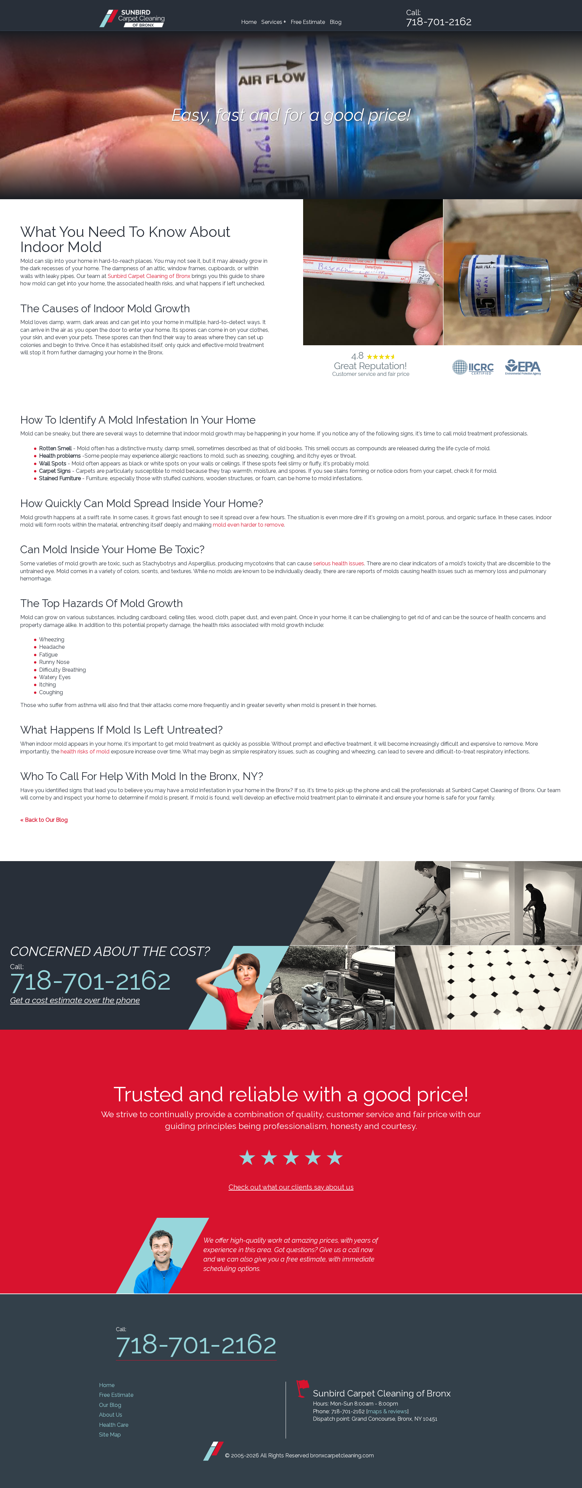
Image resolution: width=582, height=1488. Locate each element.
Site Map (110, 1434)
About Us (110, 1415)
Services (273, 22)
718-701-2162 (439, 21)
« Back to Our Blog (44, 820)
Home (249, 22)
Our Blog (110, 1405)
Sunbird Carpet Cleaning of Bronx (149, 276)
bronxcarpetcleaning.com (342, 1455)
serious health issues (338, 563)
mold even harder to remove (248, 525)
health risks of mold (85, 751)
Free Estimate (308, 22)
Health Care (113, 1425)
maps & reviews (387, 1411)
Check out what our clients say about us (291, 1187)
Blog (336, 22)
